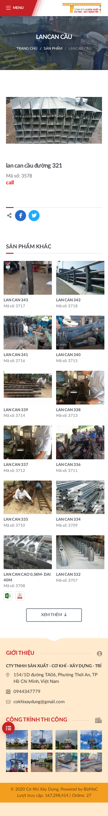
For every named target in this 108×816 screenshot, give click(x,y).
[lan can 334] (80, 497)
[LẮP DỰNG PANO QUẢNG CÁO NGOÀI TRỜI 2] (91, 740)
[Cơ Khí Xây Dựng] (78, 8)
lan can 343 (16, 300)
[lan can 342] (80, 278)
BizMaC (91, 789)
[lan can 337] (28, 442)
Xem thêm (51, 615)
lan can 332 (68, 575)
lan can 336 (68, 465)
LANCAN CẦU (80, 48)
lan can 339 (16, 410)
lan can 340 (68, 355)
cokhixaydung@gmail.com (39, 702)
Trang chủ (27, 48)
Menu (18, 8)
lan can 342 (68, 300)
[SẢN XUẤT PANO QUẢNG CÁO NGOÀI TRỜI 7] (66, 762)
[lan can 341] (28, 333)
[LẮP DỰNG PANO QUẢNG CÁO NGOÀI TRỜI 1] (17, 762)
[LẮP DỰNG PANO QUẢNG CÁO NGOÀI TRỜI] (42, 762)
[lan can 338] (80, 388)
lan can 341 (16, 355)
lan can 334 (68, 520)
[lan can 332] (80, 552)
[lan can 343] (28, 278)
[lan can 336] (80, 442)
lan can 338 (68, 410)
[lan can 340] (80, 333)
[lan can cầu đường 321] (54, 120)
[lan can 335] (28, 497)
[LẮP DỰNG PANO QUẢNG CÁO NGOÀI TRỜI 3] (66, 740)
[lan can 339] (28, 388)
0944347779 (27, 691)
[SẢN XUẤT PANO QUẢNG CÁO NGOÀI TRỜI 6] (91, 762)
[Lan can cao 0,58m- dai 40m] (28, 552)
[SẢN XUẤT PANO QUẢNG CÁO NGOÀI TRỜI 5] (17, 740)
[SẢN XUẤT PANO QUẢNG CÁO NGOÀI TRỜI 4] (42, 740)
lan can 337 (16, 465)
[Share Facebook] (20, 215)
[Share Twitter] (34, 215)
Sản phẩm (53, 48)
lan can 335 (16, 520)
